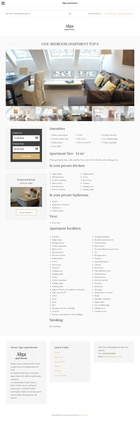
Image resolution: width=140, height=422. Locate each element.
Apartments (59, 362)
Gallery (57, 366)
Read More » (26, 213)
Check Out (18, 144)
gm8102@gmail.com (126, 14)
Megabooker (84, 415)
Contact (58, 371)
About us (58, 357)
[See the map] (70, 13)
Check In (17, 133)
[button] (36, 137)
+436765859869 (110, 14)
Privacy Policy (60, 375)
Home (57, 352)
